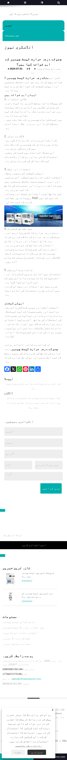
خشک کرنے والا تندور (16, 638)
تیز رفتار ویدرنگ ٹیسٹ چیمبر (24, 627)
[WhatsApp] (19, 369)
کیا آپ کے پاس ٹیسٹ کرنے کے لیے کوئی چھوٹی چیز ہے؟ (33, 386)
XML (64, 740)
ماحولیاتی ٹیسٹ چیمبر (19, 621)
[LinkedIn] (32, 369)
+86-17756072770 (13, 674)
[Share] (38, 369)
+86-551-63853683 (13, 669)
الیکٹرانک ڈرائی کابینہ (20, 632)
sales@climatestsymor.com (26, 678)
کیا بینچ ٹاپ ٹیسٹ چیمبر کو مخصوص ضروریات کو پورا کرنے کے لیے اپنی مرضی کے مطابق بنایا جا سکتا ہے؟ (33, 403)
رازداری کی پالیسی (28, 745)
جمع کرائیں (51, 488)
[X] (13, 369)
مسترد (18, 752)
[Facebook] (7, 369)
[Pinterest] (25, 369)
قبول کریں (37, 752)
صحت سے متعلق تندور (16, 643)
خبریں (35, 14)
